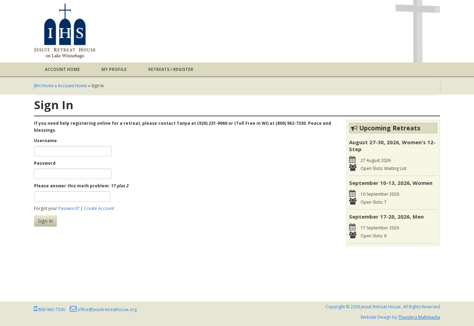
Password (45, 163)
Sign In (45, 221)
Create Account (99, 208)
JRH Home (44, 86)
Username (45, 141)
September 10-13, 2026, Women (390, 182)
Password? (68, 208)
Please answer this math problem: (81, 186)
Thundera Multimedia (419, 317)
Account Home (62, 69)
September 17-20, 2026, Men (386, 216)
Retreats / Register (170, 69)
